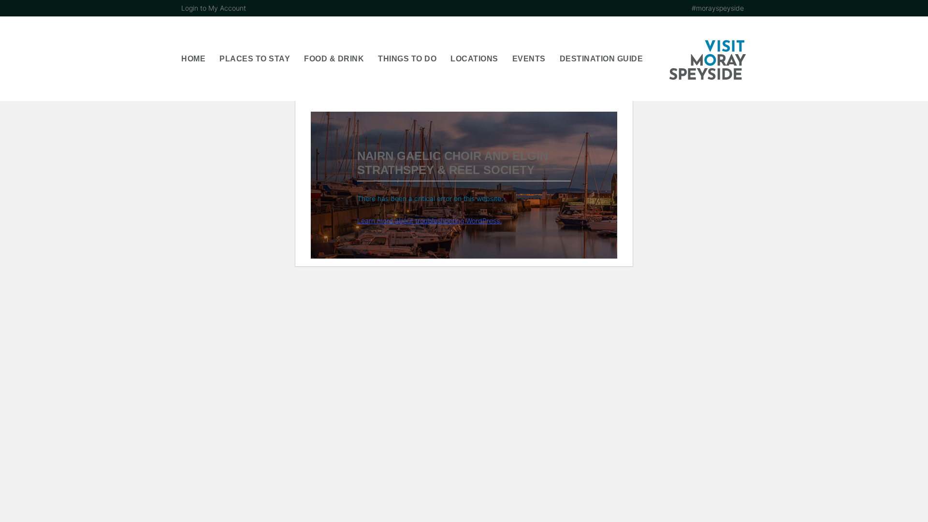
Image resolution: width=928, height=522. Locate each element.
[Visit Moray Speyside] (707, 60)
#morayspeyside (718, 8)
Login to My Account (213, 8)
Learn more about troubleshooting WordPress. (429, 221)
